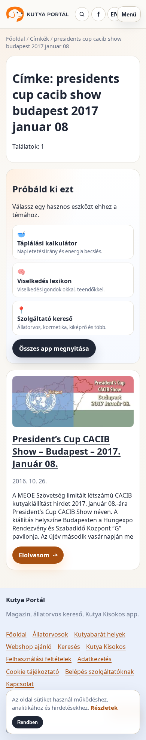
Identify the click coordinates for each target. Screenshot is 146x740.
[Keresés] (82, 14)
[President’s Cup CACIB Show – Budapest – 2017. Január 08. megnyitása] (73, 404)
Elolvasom (34, 555)
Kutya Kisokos (106, 647)
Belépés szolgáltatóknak (99, 672)
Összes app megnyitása (54, 348)
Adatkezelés (94, 659)
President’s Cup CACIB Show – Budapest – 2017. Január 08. (66, 451)
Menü (129, 14)
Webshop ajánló (29, 647)
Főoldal (15, 38)
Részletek (104, 707)
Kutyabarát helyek (99, 634)
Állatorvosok (50, 634)
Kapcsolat (20, 684)
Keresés (69, 647)
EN (114, 14)
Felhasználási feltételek (39, 659)
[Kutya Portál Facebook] (98, 14)
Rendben (27, 722)
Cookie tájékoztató (32, 672)
